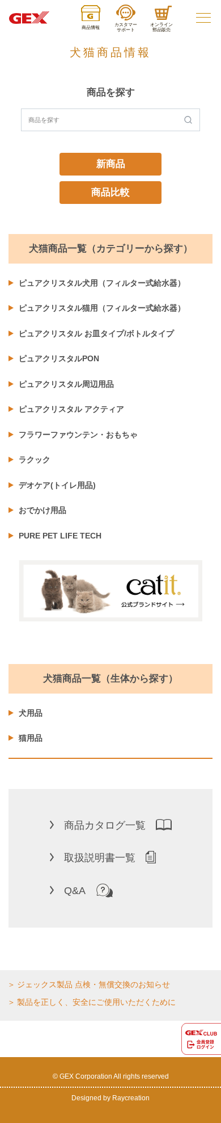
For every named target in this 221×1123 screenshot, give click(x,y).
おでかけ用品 (42, 510)
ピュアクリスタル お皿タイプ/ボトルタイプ (96, 333)
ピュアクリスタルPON (59, 358)
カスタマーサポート (125, 27)
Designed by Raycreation (110, 1098)
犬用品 (30, 712)
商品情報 (91, 27)
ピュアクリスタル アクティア (71, 409)
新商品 (110, 163)
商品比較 (110, 192)
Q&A (75, 890)
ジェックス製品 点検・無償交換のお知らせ (93, 984)
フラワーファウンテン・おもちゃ (78, 434)
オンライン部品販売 (161, 27)
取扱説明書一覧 (99, 857)
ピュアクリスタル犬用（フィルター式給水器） (102, 282)
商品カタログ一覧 (105, 825)
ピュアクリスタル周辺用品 (66, 384)
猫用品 (30, 737)
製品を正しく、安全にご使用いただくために (96, 1002)
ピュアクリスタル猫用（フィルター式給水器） (102, 307)
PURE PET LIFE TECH (60, 535)
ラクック (34, 459)
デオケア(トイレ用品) (57, 485)
